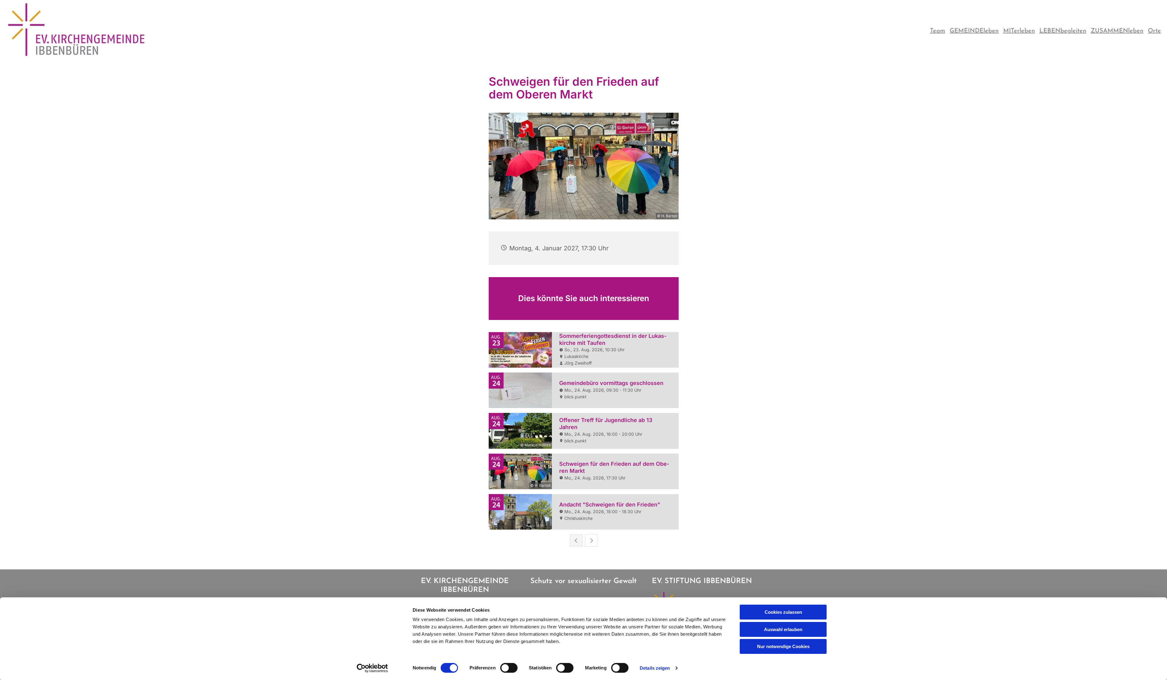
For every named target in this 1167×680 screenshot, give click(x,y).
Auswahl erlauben (783, 629)
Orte (1154, 31)
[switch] (509, 668)
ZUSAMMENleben (1117, 31)
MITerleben (1019, 31)
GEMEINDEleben (974, 31)
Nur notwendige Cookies (783, 646)
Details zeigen (655, 668)
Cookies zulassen (783, 612)
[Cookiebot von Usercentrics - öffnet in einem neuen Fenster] (372, 668)
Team (937, 31)
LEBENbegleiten (1062, 31)
